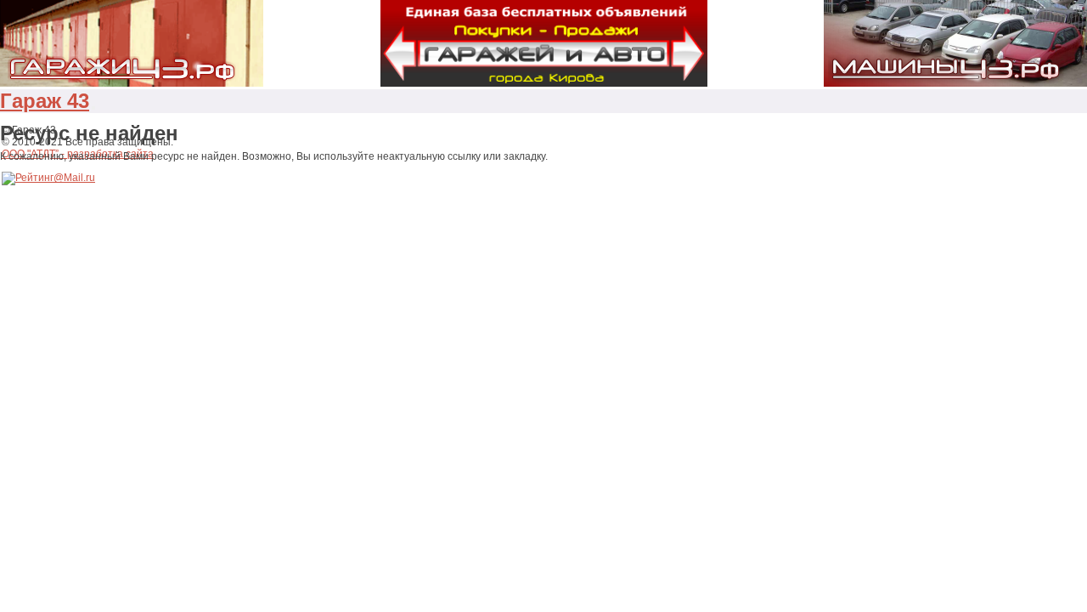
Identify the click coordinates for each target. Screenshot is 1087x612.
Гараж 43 (44, 100)
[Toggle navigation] (93, 108)
